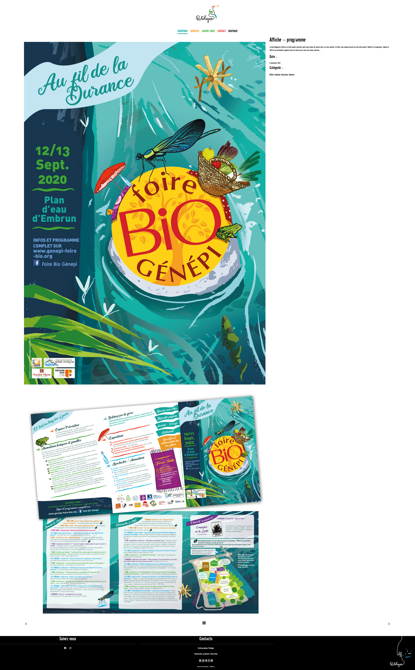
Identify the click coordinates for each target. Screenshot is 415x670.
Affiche (272, 74)
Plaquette (291, 74)
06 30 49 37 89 (206, 660)
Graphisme (277, 74)
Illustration (284, 74)
